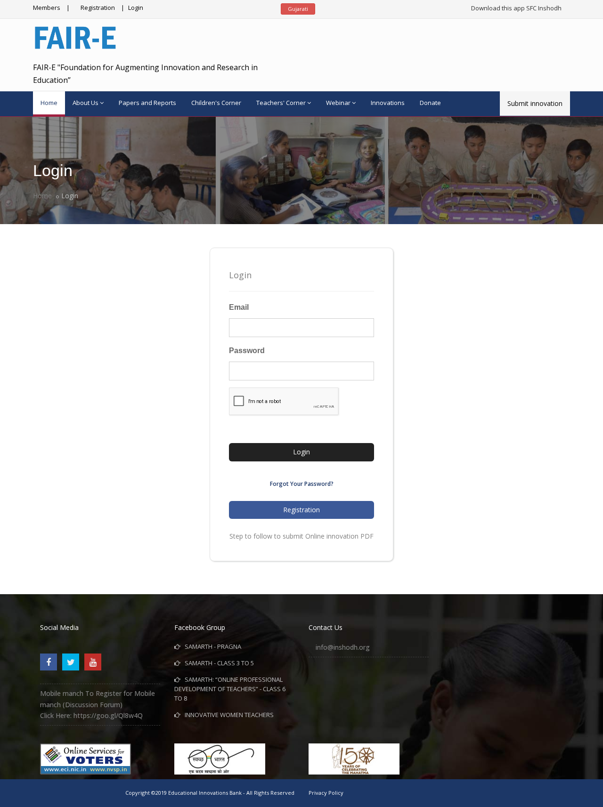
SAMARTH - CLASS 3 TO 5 (217, 663)
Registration (98, 7)
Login (135, 7)
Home (49, 102)
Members (46, 7)
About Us (85, 102)
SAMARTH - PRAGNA (210, 646)
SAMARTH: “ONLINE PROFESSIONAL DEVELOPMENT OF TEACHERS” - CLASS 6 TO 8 (229, 688)
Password (247, 351)
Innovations (388, 102)
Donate (430, 102)
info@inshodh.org (343, 647)
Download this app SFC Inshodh (516, 8)
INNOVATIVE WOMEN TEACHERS (227, 714)
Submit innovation (534, 103)
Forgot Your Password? (302, 484)
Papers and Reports (147, 102)
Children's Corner (216, 102)
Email (239, 307)
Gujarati (298, 8)
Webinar (338, 102)
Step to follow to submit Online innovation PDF (301, 536)
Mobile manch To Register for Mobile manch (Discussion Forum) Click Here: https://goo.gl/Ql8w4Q (97, 704)
